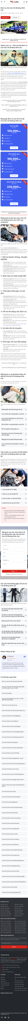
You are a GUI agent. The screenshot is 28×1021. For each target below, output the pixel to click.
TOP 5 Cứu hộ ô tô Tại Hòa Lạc (9, 705)
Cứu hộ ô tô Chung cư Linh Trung (10, 769)
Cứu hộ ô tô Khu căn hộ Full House (10, 823)
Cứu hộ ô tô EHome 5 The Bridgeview (11, 715)
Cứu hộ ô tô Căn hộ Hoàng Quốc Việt (11, 892)
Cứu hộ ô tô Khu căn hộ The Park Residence (13, 774)
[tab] (14, 40)
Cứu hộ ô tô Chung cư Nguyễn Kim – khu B (12, 758)
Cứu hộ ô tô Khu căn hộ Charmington (11, 726)
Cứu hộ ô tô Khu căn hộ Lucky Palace (11, 818)
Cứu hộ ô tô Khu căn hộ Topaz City (10, 855)
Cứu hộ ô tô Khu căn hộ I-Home (10, 834)
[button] (2, 2)
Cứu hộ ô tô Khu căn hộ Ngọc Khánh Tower (13, 779)
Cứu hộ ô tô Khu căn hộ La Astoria (10, 839)
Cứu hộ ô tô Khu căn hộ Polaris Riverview (12, 850)
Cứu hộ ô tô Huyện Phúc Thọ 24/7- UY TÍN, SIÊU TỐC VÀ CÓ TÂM (12, 699)
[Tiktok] (8, 1017)
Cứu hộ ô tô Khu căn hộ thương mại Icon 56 (13, 737)
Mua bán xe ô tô (5, 901)
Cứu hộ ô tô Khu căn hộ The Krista (10, 871)
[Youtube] (5, 1017)
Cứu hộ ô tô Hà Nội (6, 693)
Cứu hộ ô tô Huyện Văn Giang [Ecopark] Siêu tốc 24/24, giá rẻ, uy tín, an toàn (13, 687)
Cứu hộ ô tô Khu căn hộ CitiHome (10, 844)
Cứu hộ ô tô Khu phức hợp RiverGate (11, 796)
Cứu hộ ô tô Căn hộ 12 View (9, 791)
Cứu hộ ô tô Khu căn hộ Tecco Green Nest (12, 747)
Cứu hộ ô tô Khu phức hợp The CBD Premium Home (13, 785)
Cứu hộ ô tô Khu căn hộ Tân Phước (10, 753)
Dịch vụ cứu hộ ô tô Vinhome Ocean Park (12, 681)
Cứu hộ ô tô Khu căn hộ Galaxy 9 (10, 721)
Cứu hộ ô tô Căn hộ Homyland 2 (10, 742)
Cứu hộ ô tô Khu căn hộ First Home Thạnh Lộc (13, 710)
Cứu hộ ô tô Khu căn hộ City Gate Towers (12, 807)
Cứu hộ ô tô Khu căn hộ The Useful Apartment (13, 763)
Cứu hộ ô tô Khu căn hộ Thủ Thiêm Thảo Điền (13, 876)
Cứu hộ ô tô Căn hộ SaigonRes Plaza (11, 865)
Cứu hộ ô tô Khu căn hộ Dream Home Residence (14, 881)
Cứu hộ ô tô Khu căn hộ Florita (9, 887)
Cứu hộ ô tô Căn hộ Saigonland (10, 802)
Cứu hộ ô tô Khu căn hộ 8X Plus (10, 812)
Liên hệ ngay (14, 147)
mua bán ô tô (14, 959)
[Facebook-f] (2, 1017)
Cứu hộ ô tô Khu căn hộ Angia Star (10, 828)
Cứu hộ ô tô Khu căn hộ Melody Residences (13, 860)
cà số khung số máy (16, 325)
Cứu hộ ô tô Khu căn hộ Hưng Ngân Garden (13, 731)
